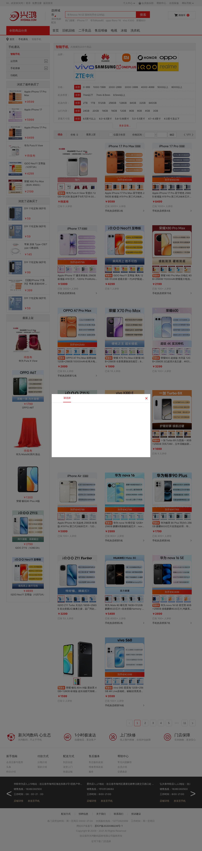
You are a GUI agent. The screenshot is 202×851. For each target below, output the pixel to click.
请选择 (67, 397)
